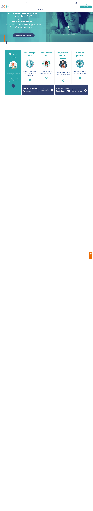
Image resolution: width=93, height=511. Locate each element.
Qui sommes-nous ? (45, 3)
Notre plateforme (35, 3)
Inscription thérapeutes (58, 3)
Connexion (86, 7)
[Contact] (90, 253)
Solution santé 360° (22, 3)
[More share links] (90, 257)
